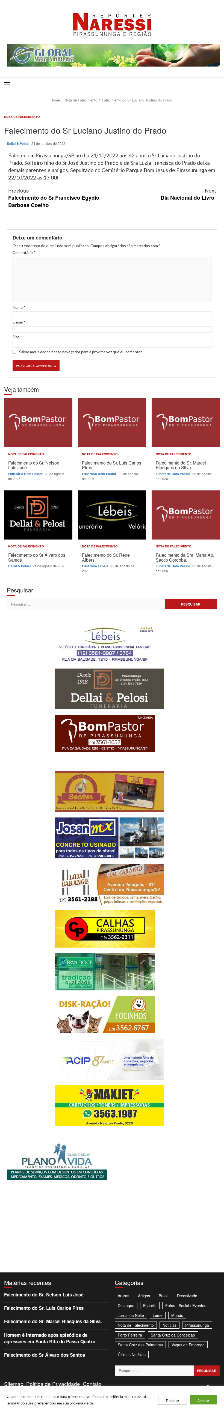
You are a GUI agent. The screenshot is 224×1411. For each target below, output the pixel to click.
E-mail (19, 322)
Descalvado (187, 1295)
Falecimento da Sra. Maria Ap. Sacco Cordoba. (186, 515)
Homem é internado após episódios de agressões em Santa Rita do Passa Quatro (49, 1338)
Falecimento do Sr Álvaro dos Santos (38, 515)
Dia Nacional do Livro (188, 194)
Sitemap (13, 1383)
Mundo (177, 1315)
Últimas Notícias (132, 1354)
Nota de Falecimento (22, 116)
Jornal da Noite (131, 1315)
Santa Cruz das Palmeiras (140, 1344)
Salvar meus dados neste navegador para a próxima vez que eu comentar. (80, 351)
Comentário (24, 252)
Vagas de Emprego (188, 1344)
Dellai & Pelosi (18, 143)
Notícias (169, 1325)
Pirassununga (197, 1325)
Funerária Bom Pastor (25, 473)
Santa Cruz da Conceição (173, 1335)
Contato (92, 1383)
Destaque (126, 1305)
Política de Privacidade (53, 1383)
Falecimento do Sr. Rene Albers (112, 515)
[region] (112, 1398)
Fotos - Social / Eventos (185, 1305)
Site (16, 336)
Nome (19, 307)
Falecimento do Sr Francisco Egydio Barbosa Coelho (53, 198)
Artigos (144, 1295)
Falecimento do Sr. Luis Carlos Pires (112, 422)
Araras (123, 1295)
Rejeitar (172, 1400)
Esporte (150, 1305)
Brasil (163, 1295)
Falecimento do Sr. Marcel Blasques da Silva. (186, 422)
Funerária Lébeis (95, 566)
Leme (158, 1315)
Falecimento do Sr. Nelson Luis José (38, 422)
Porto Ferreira (130, 1335)
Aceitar (203, 1400)
